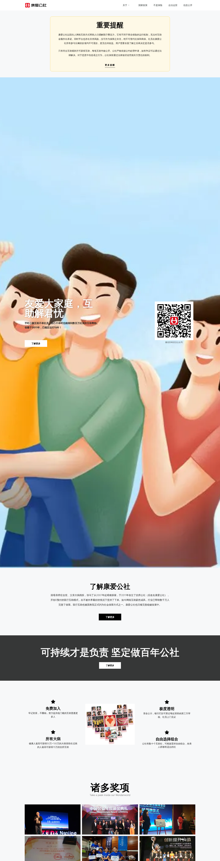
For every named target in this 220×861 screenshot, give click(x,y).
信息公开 (187, 5)
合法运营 (172, 5)
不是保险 (157, 5)
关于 (125, 5)
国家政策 (142, 5)
